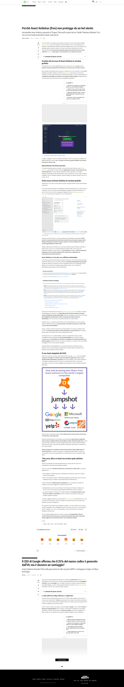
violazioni (82, 585)
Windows (50, 51)
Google (84, 579)
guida (50, 322)
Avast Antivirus (46, 44)
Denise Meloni (25, 680)
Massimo (24, 575)
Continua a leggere (62, 659)
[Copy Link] (38, 57)
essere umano (69, 498)
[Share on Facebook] (38, 47)
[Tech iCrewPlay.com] (26, 2)
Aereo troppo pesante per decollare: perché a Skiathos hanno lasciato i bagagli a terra (75, 628)
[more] (69, 2)
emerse (74, 356)
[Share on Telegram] (38, 54)
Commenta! (37, 38)
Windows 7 (67, 73)
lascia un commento (81, 550)
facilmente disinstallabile (69, 311)
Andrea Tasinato (25, 38)
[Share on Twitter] (38, 50)
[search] (94, 2)
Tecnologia (32, 5)
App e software (25, 5)
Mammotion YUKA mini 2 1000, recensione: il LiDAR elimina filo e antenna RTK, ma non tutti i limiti (75, 94)
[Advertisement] (62, 16)
